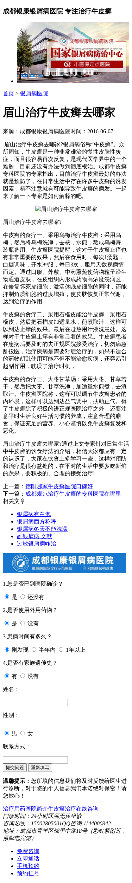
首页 (8, 93)
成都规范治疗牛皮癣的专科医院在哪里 (73, 494)
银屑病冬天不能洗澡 (42, 529)
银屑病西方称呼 (36, 521)
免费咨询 (28, 851)
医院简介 (36, 809)
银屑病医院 (34, 93)
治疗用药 (14, 809)
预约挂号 (28, 873)
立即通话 (28, 859)
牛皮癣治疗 (62, 809)
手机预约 (28, 866)
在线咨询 (87, 809)
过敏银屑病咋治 (36, 544)
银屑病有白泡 (34, 514)
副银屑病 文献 (34, 536)
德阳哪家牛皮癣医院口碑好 (59, 486)
